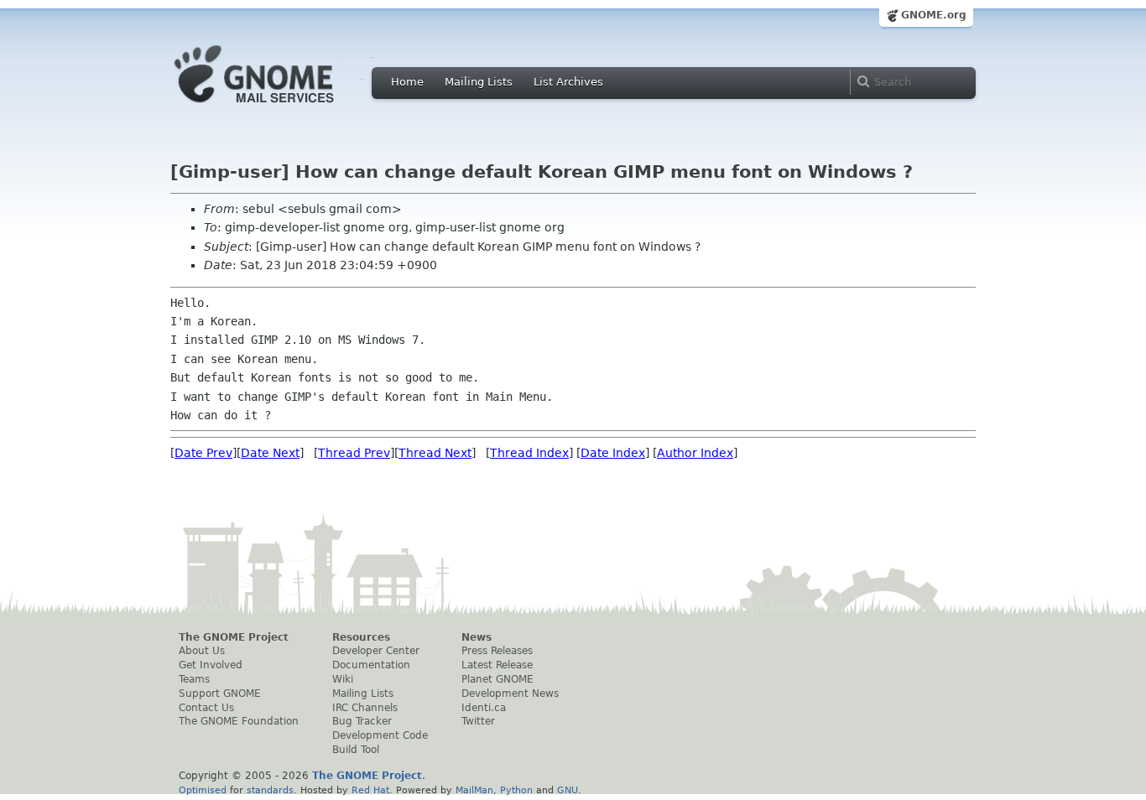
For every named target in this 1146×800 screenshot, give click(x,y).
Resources (361, 637)
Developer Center (375, 651)
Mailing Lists (479, 81)
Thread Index (529, 453)
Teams (194, 679)
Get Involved (210, 665)
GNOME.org (933, 15)
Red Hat (370, 790)
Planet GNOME (497, 679)
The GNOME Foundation (239, 721)
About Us (202, 651)
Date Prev (203, 453)
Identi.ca (483, 708)
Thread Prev (354, 453)
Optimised (203, 790)
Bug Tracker (362, 721)
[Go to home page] (279, 107)
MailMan (474, 790)
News (476, 637)
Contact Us (206, 708)
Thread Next (434, 453)
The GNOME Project (234, 637)
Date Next (270, 453)
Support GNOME (220, 693)
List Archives (568, 81)
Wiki (342, 679)
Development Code (380, 735)
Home (407, 81)
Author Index (695, 453)
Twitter (478, 721)
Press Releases (497, 651)
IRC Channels (365, 708)
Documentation (371, 665)
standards (270, 790)
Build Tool (355, 750)
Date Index (613, 453)
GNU (567, 790)
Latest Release (497, 665)
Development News (510, 693)
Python (516, 790)
